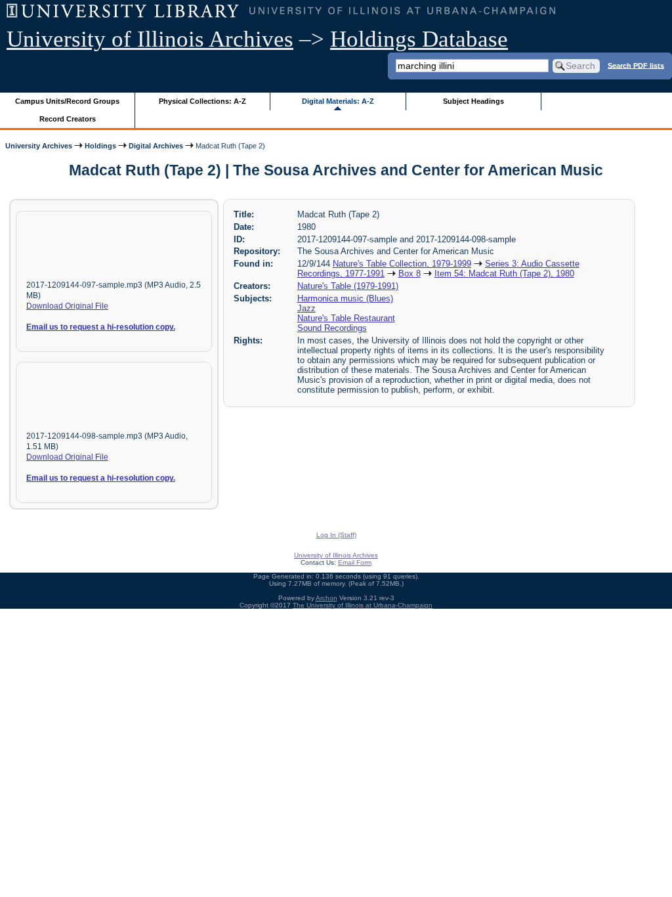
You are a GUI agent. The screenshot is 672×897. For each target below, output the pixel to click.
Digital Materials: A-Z (338, 101)
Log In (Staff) (336, 534)
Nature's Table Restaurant (346, 318)
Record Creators (67, 119)
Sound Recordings (332, 328)
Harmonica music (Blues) (345, 298)
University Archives (38, 146)
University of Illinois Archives (150, 39)
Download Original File (67, 306)
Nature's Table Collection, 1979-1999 (402, 264)
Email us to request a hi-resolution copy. (100, 327)
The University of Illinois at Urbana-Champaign (362, 605)
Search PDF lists (636, 65)
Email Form (354, 562)
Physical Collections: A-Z (202, 101)
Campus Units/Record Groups (67, 101)
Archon (326, 598)
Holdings (100, 146)
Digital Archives (156, 146)
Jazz (306, 308)
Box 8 (409, 273)
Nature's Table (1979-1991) (347, 286)
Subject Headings (473, 101)
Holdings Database (419, 39)
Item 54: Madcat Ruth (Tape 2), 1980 (504, 273)
